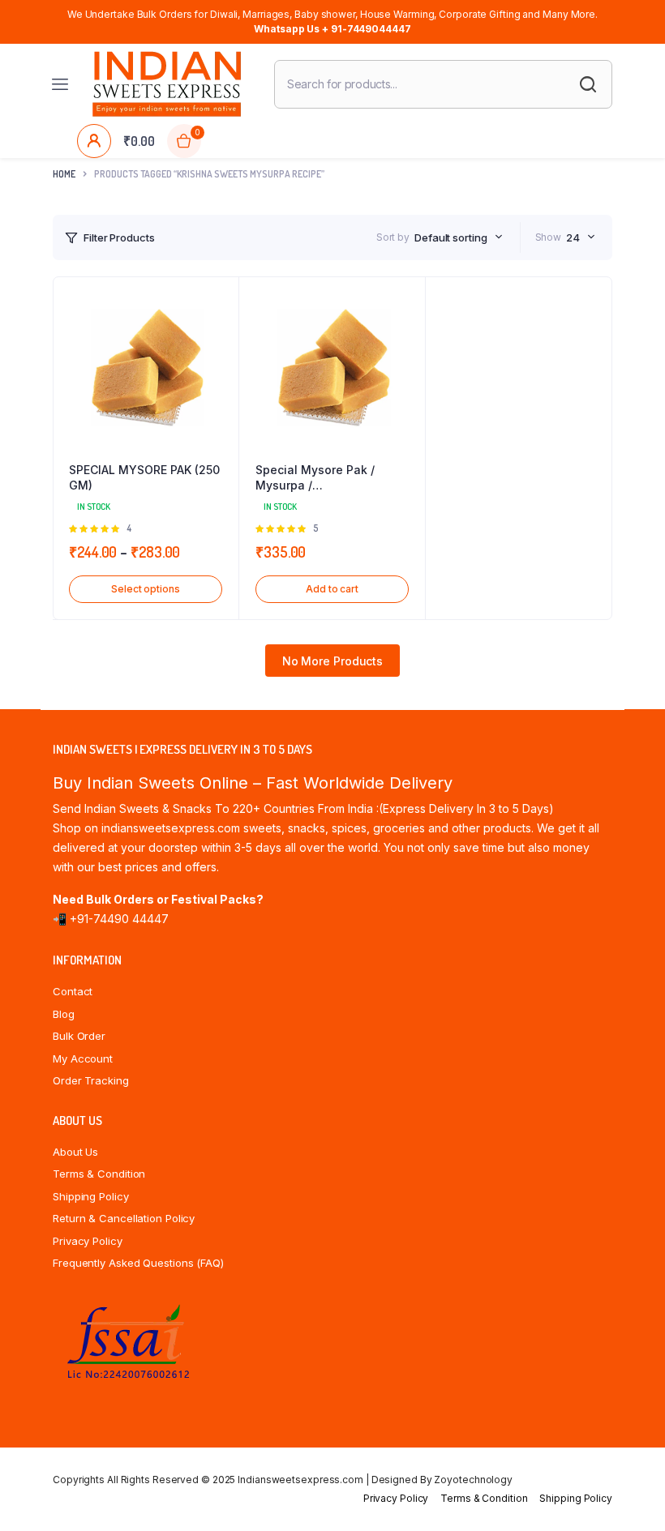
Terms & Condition (99, 1173)
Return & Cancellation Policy (124, 1218)
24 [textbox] (573, 237)
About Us (75, 1151)
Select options (145, 589)
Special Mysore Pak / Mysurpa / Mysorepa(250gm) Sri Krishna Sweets (315, 478)
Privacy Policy (87, 1240)
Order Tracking (91, 1080)
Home (64, 174)
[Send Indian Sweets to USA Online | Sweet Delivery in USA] (167, 84)
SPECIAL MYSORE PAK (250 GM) (144, 478)
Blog (64, 1013)
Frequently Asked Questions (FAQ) (138, 1262)
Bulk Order (79, 1035)
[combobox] (459, 237)
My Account (83, 1058)
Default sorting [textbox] (450, 237)
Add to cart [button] (332, 589)
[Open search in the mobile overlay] (443, 84)
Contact (72, 991)
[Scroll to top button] (639, 1466)
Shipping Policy (91, 1196)
